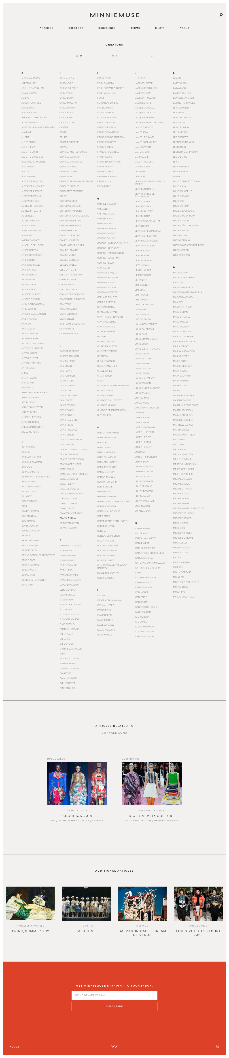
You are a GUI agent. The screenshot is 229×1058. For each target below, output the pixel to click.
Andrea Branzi (29, 289)
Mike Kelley (180, 542)
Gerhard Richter (107, 297)
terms (135, 28)
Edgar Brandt (67, 555)
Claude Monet (67, 255)
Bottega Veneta (30, 530)
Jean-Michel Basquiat (148, 230)
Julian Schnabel (145, 481)
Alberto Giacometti (33, 156)
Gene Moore (104, 223)
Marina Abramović (184, 351)
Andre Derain (29, 259)
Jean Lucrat (142, 226)
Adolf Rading (29, 112)
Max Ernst (179, 439)
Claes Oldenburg (69, 235)
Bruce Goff (28, 560)
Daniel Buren (67, 385)
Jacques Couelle (145, 112)
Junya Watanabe (145, 501)
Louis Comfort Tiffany (186, 181)
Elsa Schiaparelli (69, 619)
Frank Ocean (104, 166)
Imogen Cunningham (109, 600)
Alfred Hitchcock (32, 205)
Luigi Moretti (181, 250)
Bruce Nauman (30, 565)
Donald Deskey (68, 503)
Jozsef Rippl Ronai (146, 456)
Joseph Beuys (143, 437)
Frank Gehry (104, 156)
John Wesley (142, 393)
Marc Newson (181, 326)
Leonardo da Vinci (184, 142)
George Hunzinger (108, 248)
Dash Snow (65, 400)
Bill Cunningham (31, 486)
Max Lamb (178, 444)
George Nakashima (108, 257)
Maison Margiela (183, 287)
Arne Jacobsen (30, 397)
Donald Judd (66, 508)
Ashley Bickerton (32, 407)
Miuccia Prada (181, 562)
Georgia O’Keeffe (107, 292)
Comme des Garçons (71, 294)
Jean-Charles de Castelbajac (145, 195)
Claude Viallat (68, 264)
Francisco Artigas (108, 132)
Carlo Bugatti (67, 97)
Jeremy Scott (143, 275)
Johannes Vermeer (146, 324)
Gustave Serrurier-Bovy (111, 410)
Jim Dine (140, 289)
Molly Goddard (182, 572)
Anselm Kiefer (29, 338)
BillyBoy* (26, 496)
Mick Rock (179, 528)
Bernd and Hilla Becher (35, 476)
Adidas (25, 97)
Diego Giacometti (69, 478)
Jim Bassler (142, 284)
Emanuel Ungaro (69, 629)
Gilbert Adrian (106, 331)
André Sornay (29, 284)
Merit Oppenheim (183, 474)
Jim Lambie (141, 299)
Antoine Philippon (32, 348)
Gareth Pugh (104, 218)
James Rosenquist (146, 142)
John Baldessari (145, 329)
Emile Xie (64, 638)
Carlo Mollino (68, 102)
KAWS (138, 572)
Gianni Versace (106, 326)
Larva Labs (179, 88)
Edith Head (65, 570)
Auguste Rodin (30, 422)
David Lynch (66, 434)
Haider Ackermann (108, 432)
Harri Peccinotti (107, 467)
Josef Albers (143, 417)
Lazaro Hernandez (184, 102)
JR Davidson (142, 461)
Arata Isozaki (29, 377)
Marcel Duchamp (183, 336)
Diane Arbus (66, 469)
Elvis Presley (67, 624)
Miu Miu (177, 557)
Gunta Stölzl (105, 390)
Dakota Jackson (69, 356)
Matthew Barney (183, 424)
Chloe (63, 196)
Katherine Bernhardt (148, 567)
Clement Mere (67, 269)
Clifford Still (67, 279)
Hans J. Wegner (106, 452)
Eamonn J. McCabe (70, 545)
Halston (102, 442)
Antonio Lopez (29, 358)
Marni (176, 390)
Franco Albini (105, 147)
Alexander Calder (32, 181)
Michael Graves (182, 478)
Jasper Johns (143, 166)
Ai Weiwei (26, 132)
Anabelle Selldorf (32, 245)
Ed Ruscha (65, 550)
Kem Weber (141, 592)
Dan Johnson (67, 375)
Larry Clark (180, 83)
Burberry (27, 584)
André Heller (29, 274)
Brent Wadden (30, 540)
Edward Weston (68, 584)
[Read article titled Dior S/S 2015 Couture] (152, 783)
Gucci (100, 380)
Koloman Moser (144, 631)
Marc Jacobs (180, 321)
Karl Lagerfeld (144, 557)
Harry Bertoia (105, 472)
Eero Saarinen (67, 589)
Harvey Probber (106, 476)
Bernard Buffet (31, 471)
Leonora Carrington (185, 151)
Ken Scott (141, 602)
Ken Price (141, 597)
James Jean (141, 132)
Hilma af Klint (105, 540)
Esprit (63, 653)
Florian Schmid (106, 117)
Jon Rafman (142, 397)
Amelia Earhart (30, 240)
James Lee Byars (144, 137)
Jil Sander (141, 280)
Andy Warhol (29, 309)
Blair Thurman (30, 511)
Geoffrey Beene (106, 228)
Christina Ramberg (70, 210)
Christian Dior (68, 201)
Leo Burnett (180, 137)
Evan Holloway (68, 678)
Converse (65, 304)
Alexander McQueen (33, 186)
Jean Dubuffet (144, 211)
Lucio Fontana (181, 240)
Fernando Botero (107, 102)
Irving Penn (104, 610)
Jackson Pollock (145, 97)
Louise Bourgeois (183, 210)
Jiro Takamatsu (144, 304)
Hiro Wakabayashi (108, 545)
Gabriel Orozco (106, 203)
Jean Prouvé (142, 250)
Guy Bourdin (104, 415)
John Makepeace (145, 378)
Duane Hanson (67, 528)
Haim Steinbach (106, 437)
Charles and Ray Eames (73, 151)
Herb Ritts (103, 516)
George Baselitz (107, 233)
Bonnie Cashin (29, 525)
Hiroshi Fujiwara (107, 550)
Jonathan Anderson (147, 407)
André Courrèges (31, 255)
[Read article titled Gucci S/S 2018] (77, 783)
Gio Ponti (102, 336)
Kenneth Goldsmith (147, 607)
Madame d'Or (180, 272)
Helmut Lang (104, 491)
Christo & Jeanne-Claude (74, 215)
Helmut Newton (106, 496)
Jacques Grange (144, 117)
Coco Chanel (67, 284)
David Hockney (68, 429)
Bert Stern (28, 481)
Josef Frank (142, 422)
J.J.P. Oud (140, 78)
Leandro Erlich (182, 117)
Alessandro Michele (33, 161)
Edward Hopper (68, 575)
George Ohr (104, 267)
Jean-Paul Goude (145, 245)
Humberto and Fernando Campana (112, 566)
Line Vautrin (180, 171)
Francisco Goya (106, 142)
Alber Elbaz (28, 142)
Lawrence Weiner (183, 97)
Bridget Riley (29, 550)
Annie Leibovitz (30, 333)
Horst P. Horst (106, 560)
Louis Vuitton (181, 205)
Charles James (68, 166)
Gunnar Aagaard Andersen (113, 385)
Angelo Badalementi (33, 313)
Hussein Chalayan (108, 572)
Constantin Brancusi (72, 299)
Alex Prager (28, 176)
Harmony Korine (107, 462)
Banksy (25, 452)
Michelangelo (181, 503)
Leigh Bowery (181, 127)
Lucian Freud (181, 220)
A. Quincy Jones (30, 78)
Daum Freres (67, 405)
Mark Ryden (180, 385)
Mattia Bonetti (182, 429)
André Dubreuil (30, 264)
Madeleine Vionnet (184, 277)
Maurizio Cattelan (184, 434)
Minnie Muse (180, 552)
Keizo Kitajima (143, 587)
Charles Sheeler (69, 186)
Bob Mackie (28, 520)
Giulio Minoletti (107, 346)
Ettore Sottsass (69, 658)
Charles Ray (66, 176)
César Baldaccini (69, 142)
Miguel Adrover (182, 532)
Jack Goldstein (144, 83)
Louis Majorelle (182, 191)
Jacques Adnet (144, 102)
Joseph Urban (143, 447)
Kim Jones (141, 621)
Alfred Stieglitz (31, 210)
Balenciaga (28, 447)
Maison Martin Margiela (187, 292)
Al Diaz (25, 137)
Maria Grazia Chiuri (184, 341)
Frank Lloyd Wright (109, 161)
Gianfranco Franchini (110, 316)
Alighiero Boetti (31, 220)
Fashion (98, 820)
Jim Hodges (141, 294)
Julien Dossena (144, 491)
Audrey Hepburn (31, 417)
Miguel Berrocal (183, 537)
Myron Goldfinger (184, 596)
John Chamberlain (146, 338)
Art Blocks (28, 402)
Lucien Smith (181, 230)
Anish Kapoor (29, 318)
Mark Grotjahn (182, 375)
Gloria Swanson (106, 361)
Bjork (24, 506)
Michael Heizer (182, 483)
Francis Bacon (106, 122)
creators (75, 28)
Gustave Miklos (106, 405)
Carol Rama (66, 117)
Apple (24, 372)
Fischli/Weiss (105, 107)
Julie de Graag (143, 486)
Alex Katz (27, 171)
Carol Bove (66, 112)
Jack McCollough (146, 88)
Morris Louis (180, 586)
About (14, 1047)
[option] (31, 913)
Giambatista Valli (107, 311)
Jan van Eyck (143, 151)
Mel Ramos (179, 449)
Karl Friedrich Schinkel (149, 553)
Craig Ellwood (68, 313)
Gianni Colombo (106, 321)
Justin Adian (142, 505)
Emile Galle (66, 634)
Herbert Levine (106, 526)
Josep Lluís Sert (144, 432)
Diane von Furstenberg (73, 474)
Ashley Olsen (29, 412)
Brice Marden (29, 545)
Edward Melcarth (70, 580)
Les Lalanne (180, 156)
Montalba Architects (186, 582)
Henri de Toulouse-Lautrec (113, 501)
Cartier (63, 127)
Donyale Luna (67, 518)
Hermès (101, 530)
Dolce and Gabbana (71, 493)
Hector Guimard (107, 481)
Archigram (27, 382)
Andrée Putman (30, 299)
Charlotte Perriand (71, 191)
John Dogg (141, 343)
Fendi (100, 97)
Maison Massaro (183, 297)
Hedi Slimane (104, 486)
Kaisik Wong (142, 528)
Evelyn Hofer (67, 683)
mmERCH (178, 567)
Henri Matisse (105, 577)
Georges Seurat (106, 287)
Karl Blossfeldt (145, 548)
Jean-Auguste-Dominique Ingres (150, 182)
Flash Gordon (105, 112)
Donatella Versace (70, 513)
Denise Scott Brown (71, 459)
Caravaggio (66, 83)
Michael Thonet (182, 488)
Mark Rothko (181, 380)
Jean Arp (140, 176)
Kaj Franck (141, 533)
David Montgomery (70, 439)
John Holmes (143, 363)
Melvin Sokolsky (183, 454)
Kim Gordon (142, 616)
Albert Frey (28, 147)
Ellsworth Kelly (69, 614)
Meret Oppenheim (183, 469)
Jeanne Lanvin (143, 260)
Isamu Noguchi (106, 629)
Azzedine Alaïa (29, 431)
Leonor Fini (180, 147)
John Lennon (142, 373)
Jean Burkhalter (145, 188)
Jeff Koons (141, 265)
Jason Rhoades (144, 161)
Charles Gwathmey (70, 161)
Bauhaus (26, 466)
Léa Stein (178, 112)
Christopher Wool (70, 225)
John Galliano (143, 358)
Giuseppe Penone (107, 351)
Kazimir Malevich (145, 577)
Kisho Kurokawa (145, 626)
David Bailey (66, 410)
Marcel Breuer (182, 331)
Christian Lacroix (70, 205)
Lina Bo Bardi (181, 166)
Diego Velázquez (69, 488)
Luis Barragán (181, 255)
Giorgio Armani (106, 341)
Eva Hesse (65, 673)
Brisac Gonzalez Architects (38, 555)
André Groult (29, 269)
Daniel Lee (65, 390)
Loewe (176, 176)
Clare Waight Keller (71, 245)
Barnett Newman (31, 461)
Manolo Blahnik (182, 307)
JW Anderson (143, 510)
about (184, 28)
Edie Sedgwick (68, 565)
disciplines (107, 28)
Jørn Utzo (141, 412)
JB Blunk (140, 171)
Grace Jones (104, 370)
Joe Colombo (143, 319)
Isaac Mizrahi (105, 620)
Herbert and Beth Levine (112, 521)
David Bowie (66, 415)
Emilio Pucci (66, 643)
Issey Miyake (104, 634)
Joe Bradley (142, 314)
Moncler (178, 577)
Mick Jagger (180, 523)
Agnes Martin (29, 122)
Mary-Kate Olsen (183, 415)
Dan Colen (65, 365)
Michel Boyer (181, 493)
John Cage (141, 334)
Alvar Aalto (28, 235)
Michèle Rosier (182, 518)
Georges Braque (107, 272)
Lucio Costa (180, 235)
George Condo (105, 238)
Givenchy (102, 356)
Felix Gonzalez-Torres (110, 88)
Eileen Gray (66, 599)
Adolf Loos (28, 107)
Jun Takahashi (143, 496)
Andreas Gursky (31, 294)
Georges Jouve (106, 282)
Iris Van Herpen (106, 605)
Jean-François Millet (147, 221)
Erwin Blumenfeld (70, 648)
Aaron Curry (28, 83)
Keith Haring (143, 582)
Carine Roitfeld (68, 88)
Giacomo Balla (106, 307)
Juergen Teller (144, 471)
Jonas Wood (142, 402)
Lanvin (177, 78)
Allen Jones (28, 225)
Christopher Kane (70, 220)
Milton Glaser (181, 547)
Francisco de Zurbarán (111, 137)
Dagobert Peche (69, 351)
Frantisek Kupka (107, 176)
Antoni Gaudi (29, 353)
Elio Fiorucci (67, 609)
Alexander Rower (31, 191)
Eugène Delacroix (70, 668)
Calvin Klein (66, 78)
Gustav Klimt (105, 395)
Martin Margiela (183, 410)
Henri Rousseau (106, 506)
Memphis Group (182, 459)
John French (142, 353)
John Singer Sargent (147, 388)
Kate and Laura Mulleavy (150, 562)
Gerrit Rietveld (106, 302)
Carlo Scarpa (67, 107)
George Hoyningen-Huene (112, 243)
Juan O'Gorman (144, 466)
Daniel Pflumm (68, 395)
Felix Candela (105, 83)
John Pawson (143, 383)
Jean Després (143, 206)
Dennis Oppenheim (70, 464)
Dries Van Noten (69, 523)
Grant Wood (104, 375)
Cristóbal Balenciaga (72, 323)
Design (84, 820)
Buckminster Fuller (33, 579)
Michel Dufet (181, 498)
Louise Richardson (184, 215)
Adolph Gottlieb (31, 102)
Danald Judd (66, 380)
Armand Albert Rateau (34, 392)
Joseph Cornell (144, 442)
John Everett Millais (147, 348)
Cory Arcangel (68, 309)
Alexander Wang (31, 196)
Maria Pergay (181, 346)
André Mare (28, 279)
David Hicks (66, 424)
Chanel (63, 147)
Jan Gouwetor (143, 147)
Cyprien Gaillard (69, 333)
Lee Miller (179, 122)
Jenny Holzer (143, 270)
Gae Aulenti (104, 208)
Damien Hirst (67, 361)
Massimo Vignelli (183, 420)
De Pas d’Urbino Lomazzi (73, 449)
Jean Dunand (142, 216)
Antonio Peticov (31, 363)
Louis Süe (178, 201)
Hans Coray (104, 447)
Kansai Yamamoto (145, 538)
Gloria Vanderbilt (108, 365)
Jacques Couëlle (145, 107)
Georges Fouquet (107, 277)
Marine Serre (181, 356)
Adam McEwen (29, 93)
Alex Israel (27, 166)
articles (46, 28)
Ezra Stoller (67, 688)
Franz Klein (104, 181)
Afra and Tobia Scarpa (34, 117)
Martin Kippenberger (185, 405)
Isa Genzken (104, 615)
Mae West (178, 282)
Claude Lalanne (68, 250)
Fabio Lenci (104, 78)
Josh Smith (141, 451)
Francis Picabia (106, 127)
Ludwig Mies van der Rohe (188, 245)
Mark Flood (180, 370)
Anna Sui (26, 323)
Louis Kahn (179, 186)
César (62, 132)
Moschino (179, 591)
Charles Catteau (69, 156)
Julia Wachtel (143, 476)
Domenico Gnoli (68, 498)
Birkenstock (29, 501)
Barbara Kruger (31, 457)
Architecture (67, 820)
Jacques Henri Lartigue (149, 122)
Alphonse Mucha (31, 230)
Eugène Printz (67, 663)
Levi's (176, 161)
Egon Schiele (67, 594)
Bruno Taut (28, 574)
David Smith (66, 444)
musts (160, 28)
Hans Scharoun (106, 457)
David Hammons (68, 420)
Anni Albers (28, 328)
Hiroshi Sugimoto (107, 555)
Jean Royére (142, 255)
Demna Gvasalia (68, 454)
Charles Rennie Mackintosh (76, 181)
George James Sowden (110, 253)
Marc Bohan (180, 311)
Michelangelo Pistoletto (188, 508)
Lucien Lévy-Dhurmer (185, 225)
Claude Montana (69, 259)
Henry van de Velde (108, 511)
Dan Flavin (65, 370)
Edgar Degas (66, 560)
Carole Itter (66, 122)
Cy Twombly (66, 328)
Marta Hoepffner (183, 395)
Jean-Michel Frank (146, 235)
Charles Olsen (68, 171)
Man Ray (178, 302)
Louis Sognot (181, 196)
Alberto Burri (29, 151)
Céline (63, 137)
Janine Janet (142, 156)
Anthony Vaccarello (33, 343)
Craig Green (66, 318)
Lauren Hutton (182, 93)
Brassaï (25, 535)
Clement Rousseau (70, 274)
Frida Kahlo (104, 186)
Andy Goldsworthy (32, 304)
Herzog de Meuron (108, 535)
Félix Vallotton (106, 93)
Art (53, 820)
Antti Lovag (28, 368)
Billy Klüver (28, 491)
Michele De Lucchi (184, 513)
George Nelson (106, 262)
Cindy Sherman (68, 230)
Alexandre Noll (30, 201)
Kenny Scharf (143, 611)
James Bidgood (144, 127)
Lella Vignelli (181, 132)
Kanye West (142, 543)
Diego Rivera (66, 483)
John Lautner (143, 368)
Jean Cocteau (143, 201)
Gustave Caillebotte (109, 400)
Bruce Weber (29, 570)
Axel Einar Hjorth (31, 426)
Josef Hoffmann (145, 427)
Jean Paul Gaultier (146, 240)
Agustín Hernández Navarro (38, 127)
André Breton (29, 250)
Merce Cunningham (184, 464)
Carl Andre (66, 93)
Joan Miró (141, 309)
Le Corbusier (181, 107)
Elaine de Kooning (70, 604)
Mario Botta (180, 361)
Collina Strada (68, 289)
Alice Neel (27, 215)
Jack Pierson (143, 93)
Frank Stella (105, 171)
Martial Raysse (182, 400)
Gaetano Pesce (106, 213)
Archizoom (27, 387)
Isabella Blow (105, 624)
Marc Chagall (181, 316)
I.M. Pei (101, 595)
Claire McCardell (70, 240)
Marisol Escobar (183, 365)
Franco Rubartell (108, 151)
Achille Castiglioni (32, 88)
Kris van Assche (144, 636)
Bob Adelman (29, 515)
